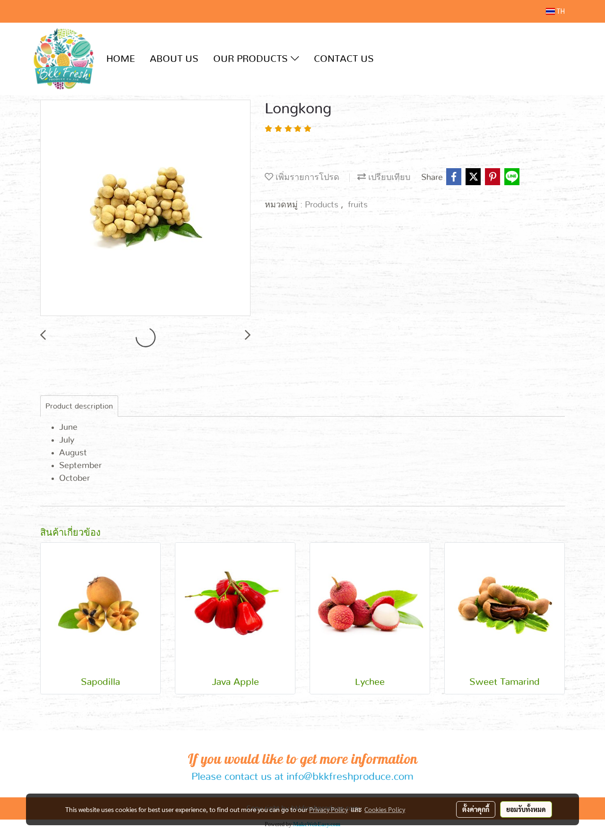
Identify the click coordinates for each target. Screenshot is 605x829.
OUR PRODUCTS (252, 59)
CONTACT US (344, 59)
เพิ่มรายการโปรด (306, 177)
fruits (358, 205)
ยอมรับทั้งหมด (526, 809)
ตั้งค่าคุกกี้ (475, 809)
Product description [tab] (79, 406)
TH (560, 11)
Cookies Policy (384, 809)
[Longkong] (145, 208)
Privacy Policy (328, 809)
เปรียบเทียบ (388, 177)
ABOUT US (174, 59)
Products (323, 205)
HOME (120, 59)
